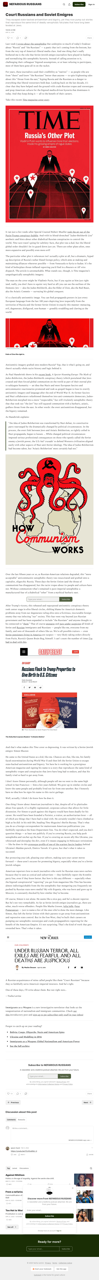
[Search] (64, 4)
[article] (49, 1180)
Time (25, 100)
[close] (73, 1188)
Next (86, 1102)
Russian (21, 627)
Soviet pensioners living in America (24, 635)
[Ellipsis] (92, 1148)
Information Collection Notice (48, 1224)
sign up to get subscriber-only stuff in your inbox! (58, 1015)
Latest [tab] (14, 1168)
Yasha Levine (10, 30)
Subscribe (79, 4)
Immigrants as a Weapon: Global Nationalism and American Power (45, 1041)
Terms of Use (61, 1221)
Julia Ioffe (68, 906)
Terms (54, 1263)
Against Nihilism (15, 1175)
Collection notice (65, 1263)
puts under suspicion (70, 624)
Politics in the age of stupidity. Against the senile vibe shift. (30, 1178)
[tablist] (16, 1119)
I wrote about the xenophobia (31, 44)
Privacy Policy (68, 1224)
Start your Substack (43, 1269)
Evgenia (19, 1181)
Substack (37, 1275)
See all (10, 1227)
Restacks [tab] (21, 1120)
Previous (15, 1102)
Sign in (91, 4)
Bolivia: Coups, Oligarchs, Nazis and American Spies (37, 1032)
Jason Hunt (15, 1148)
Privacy (48, 1263)
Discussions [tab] (24, 1168)
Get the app (61, 1269)
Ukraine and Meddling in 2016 (26, 1037)
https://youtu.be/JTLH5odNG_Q (24, 1151)
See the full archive (20, 1046)
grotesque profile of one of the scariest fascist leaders (55, 844)
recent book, (45, 374)
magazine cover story (38, 100)
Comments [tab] (11, 1120)
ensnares (50, 624)
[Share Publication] (69, 4)
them (25, 624)
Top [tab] (8, 1168)
